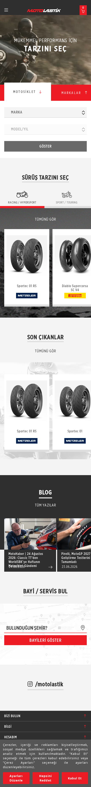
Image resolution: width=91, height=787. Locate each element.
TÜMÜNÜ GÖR (45, 219)
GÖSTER (45, 146)
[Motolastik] (44, 10)
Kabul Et (75, 778)
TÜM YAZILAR (45, 505)
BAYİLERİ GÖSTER (45, 640)
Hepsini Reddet (45, 778)
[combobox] (45, 112)
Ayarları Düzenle (16, 778)
